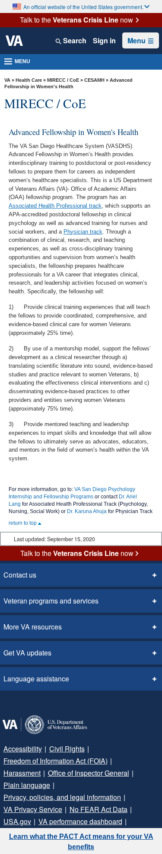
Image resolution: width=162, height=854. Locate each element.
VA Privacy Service (32, 809)
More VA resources (32, 627)
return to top (23, 523)
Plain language (26, 785)
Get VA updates (27, 653)
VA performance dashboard (80, 821)
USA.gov (17, 821)
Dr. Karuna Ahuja (87, 511)
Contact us (19, 575)
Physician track (83, 231)
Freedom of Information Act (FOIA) (55, 761)
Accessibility (22, 749)
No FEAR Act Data (98, 809)
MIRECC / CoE (63, 80)
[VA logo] (14, 40)
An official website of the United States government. (83, 6)
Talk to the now (76, 20)
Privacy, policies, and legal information (62, 797)
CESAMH (94, 80)
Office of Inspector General (88, 773)
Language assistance (36, 679)
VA (7, 80)
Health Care (29, 80)
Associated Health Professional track (55, 205)
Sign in (104, 40)
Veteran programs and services (50, 601)
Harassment (22, 773)
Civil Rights (67, 749)
